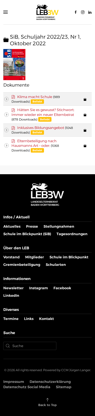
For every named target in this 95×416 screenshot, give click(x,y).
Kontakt (46, 319)
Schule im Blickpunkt (68, 257)
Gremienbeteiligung (21, 265)
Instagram (38, 288)
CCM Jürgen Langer (75, 370)
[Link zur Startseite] (47, 194)
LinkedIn (11, 295)
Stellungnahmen (59, 226)
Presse (32, 226)
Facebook (62, 288)
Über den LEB (16, 248)
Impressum (13, 382)
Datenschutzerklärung (50, 382)
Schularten (56, 265)
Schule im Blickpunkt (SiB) (27, 234)
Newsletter (13, 288)
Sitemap (63, 387)
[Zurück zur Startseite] (47, 12)
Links (29, 319)
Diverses (11, 309)
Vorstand (11, 257)
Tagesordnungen (72, 234)
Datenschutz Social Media (26, 387)
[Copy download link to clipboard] (85, 99)
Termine (11, 319)
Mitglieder (34, 257)
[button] (5, 12)
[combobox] (29, 346)
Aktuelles (12, 226)
